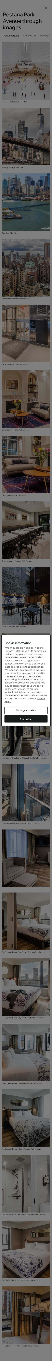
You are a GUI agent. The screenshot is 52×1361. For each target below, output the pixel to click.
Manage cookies (26, 710)
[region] (26, 680)
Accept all (26, 718)
